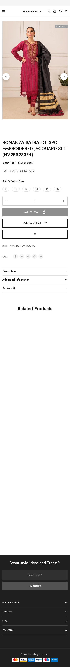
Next (64, 76)
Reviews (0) (9, 288)
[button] (5, 189)
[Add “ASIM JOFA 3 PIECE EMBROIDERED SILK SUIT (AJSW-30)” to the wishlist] (61, 476)
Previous (6, 76)
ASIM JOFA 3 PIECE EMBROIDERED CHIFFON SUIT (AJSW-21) (49, 437)
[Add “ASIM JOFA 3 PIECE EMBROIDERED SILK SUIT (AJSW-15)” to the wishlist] (29, 476)
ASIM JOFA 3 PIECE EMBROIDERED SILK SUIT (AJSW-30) (49, 511)
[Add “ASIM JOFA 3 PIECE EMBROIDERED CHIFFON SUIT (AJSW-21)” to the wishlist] (61, 401)
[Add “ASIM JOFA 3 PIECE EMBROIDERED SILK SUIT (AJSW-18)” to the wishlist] (61, 330)
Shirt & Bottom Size (13, 181)
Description (9, 271)
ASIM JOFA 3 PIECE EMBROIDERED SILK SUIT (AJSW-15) (17, 511)
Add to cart (32, 212)
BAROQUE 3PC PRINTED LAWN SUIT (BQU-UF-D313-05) (17, 366)
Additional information (15, 280)
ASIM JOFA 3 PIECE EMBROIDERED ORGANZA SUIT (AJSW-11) (16, 439)
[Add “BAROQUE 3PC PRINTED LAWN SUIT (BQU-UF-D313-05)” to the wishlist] (29, 330)
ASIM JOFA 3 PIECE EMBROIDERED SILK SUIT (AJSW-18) (49, 366)
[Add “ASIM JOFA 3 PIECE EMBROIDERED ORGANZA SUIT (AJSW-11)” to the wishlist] (29, 401)
